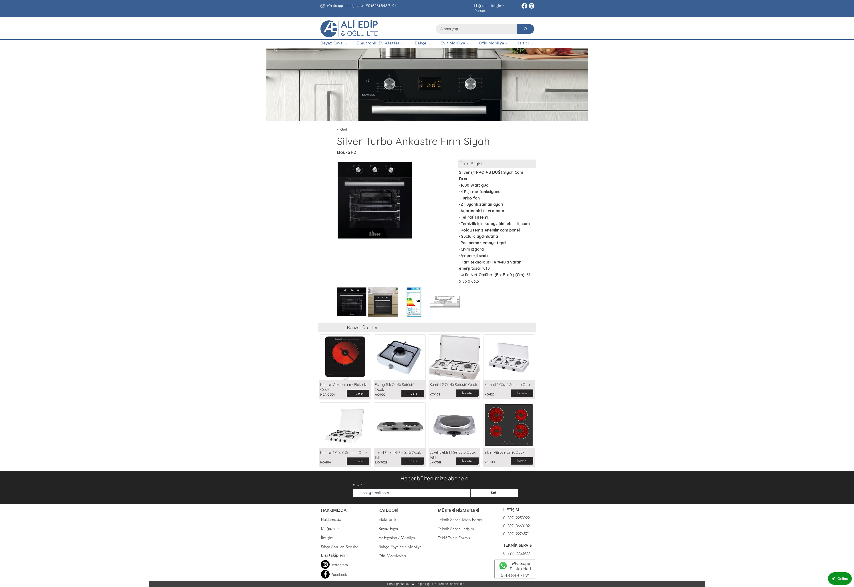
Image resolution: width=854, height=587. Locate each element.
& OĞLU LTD (360, 33)
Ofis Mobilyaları (392, 555)
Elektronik (387, 519)
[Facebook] (524, 6)
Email (356, 485)
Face (335, 575)
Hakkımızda (331, 519)
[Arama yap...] (525, 29)
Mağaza (480, 6)
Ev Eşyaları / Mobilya (397, 537)
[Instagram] (531, 6)
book (343, 575)
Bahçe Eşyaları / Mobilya (400, 546)
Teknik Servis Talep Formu (460, 519)
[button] (334, 43)
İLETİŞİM (511, 509)
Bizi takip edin (334, 555)
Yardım (480, 10)
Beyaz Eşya (390, 528)
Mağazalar (330, 528)
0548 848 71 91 (515, 575)
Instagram (339, 565)
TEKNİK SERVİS (517, 545)
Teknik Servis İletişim (456, 528)
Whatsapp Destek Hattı (521, 566)
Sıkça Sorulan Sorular (339, 546)
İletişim (496, 6)
